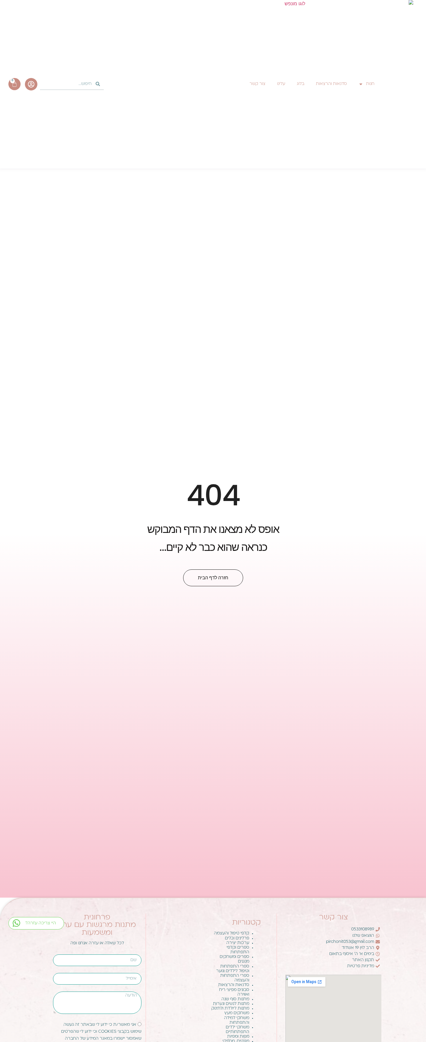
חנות (370, 84)
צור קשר (257, 84)
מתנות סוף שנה (235, 999)
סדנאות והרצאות (331, 84)
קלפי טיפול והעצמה (231, 933)
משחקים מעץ (236, 1013)
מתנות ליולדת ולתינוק (230, 1008)
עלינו (281, 84)
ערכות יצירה (237, 943)
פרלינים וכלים (237, 938)
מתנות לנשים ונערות (231, 1004)
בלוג (300, 84)
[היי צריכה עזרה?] (16, 923)
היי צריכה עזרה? (40, 923)
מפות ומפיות (238, 1037)
